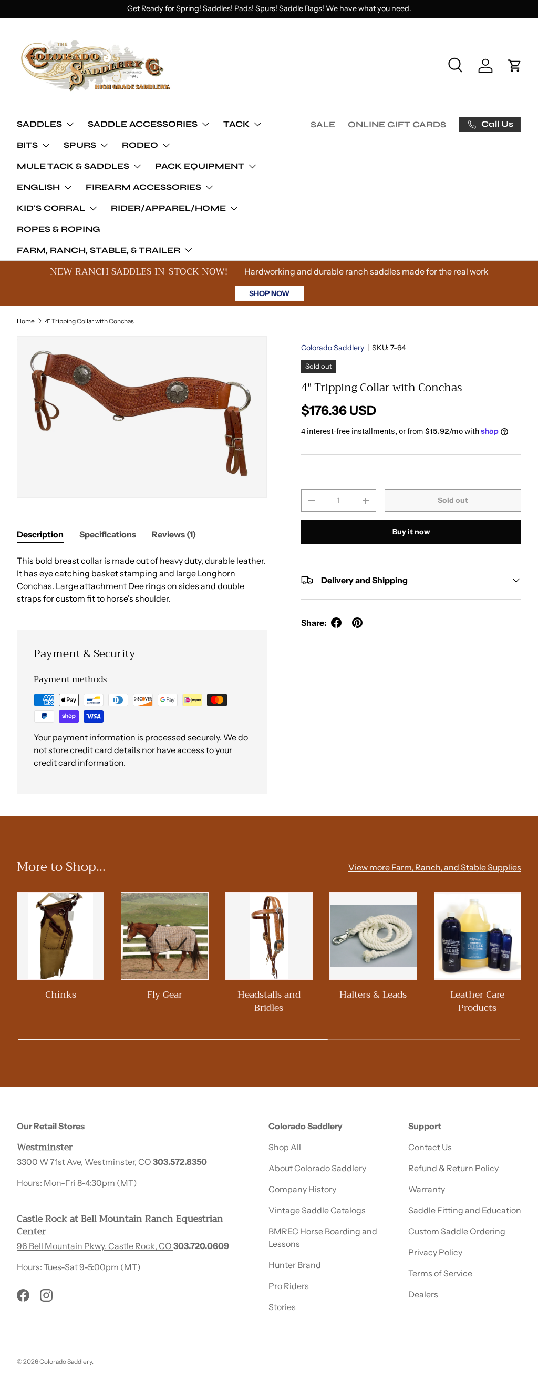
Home (26, 321)
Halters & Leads (373, 994)
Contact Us (430, 1147)
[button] (514, 65)
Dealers (423, 1294)
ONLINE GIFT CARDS (397, 124)
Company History (302, 1189)
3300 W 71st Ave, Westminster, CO (84, 1161)
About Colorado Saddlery (317, 1168)
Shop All (284, 1147)
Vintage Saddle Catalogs (317, 1210)
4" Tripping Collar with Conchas (89, 321)
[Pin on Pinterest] (357, 622)
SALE (323, 124)
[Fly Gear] (164, 936)
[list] (141, 417)
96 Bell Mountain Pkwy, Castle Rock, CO (95, 1246)
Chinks (60, 994)
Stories (282, 1307)
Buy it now (411, 531)
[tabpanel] (142, 579)
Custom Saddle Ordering (456, 1231)
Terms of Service (440, 1273)
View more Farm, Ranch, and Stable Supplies (434, 867)
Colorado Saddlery (332, 347)
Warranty (426, 1189)
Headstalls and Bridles (269, 1001)
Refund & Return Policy (453, 1168)
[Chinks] (60, 936)
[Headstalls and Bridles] (269, 936)
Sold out (453, 500)
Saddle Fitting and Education (464, 1210)
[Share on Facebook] (336, 622)
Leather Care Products (477, 1001)
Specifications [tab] (107, 534)
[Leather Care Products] (477, 936)
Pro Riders (288, 1286)
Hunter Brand (294, 1265)
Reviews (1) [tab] (174, 534)
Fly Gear (164, 994)
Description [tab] (40, 534)
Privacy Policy (435, 1252)
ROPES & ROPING (58, 229)
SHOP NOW (269, 293)
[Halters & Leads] (373, 936)
